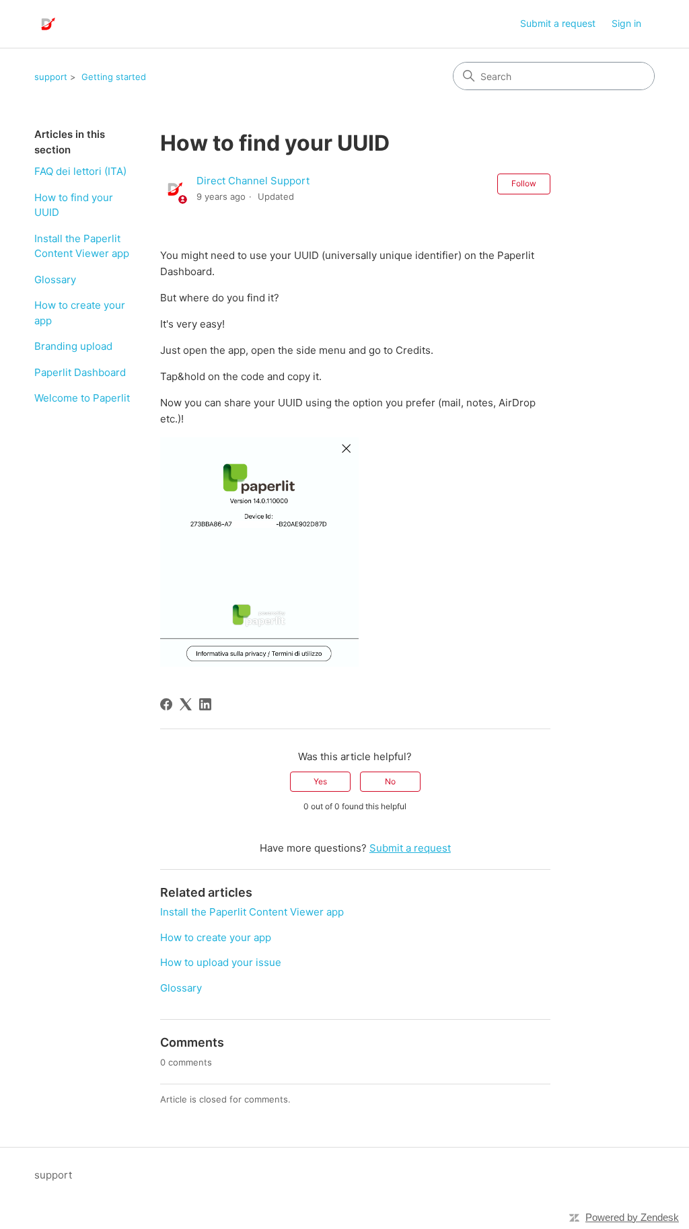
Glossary (55, 279)
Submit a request (557, 23)
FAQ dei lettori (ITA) (80, 171)
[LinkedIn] (205, 704)
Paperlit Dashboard (80, 372)
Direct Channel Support (253, 180)
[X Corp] (186, 704)
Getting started (113, 76)
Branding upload (73, 346)
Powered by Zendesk (632, 1217)
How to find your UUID (73, 205)
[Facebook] (166, 704)
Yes (320, 781)
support (50, 76)
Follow (523, 183)
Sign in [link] (626, 23)
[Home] (46, 23)
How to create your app (79, 313)
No (390, 781)
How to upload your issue (220, 962)
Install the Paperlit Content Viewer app (81, 246)
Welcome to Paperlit (82, 398)
